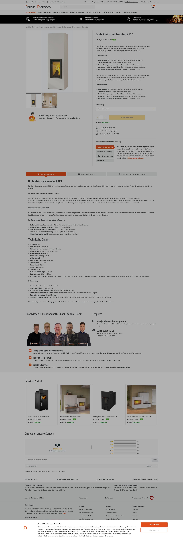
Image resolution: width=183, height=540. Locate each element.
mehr (65, 513)
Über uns (87, 2)
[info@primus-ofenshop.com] (93, 321)
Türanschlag (100, 105)
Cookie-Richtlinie (59, 536)
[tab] (105, 147)
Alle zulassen (154, 524)
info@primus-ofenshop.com (149, 2)
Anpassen (153, 530)
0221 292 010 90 (105, 331)
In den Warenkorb (127, 117)
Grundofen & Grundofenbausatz (59, 27)
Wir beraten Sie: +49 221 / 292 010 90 (111, 2)
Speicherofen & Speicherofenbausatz (37, 27)
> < (131, 2)
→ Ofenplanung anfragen (135, 158)
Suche (155, 460)
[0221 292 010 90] (93, 330)
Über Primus (29, 505)
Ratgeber (95, 2)
